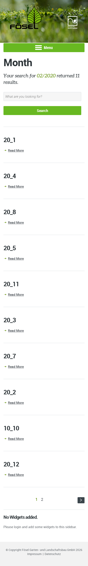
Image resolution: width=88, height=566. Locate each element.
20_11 (11, 284)
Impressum (34, 554)
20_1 (9, 140)
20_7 (9, 356)
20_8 (9, 212)
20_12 (11, 464)
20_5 (9, 248)
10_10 (11, 428)
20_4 (9, 176)
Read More (16, 150)
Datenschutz (53, 554)
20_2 (9, 392)
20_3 (9, 320)
